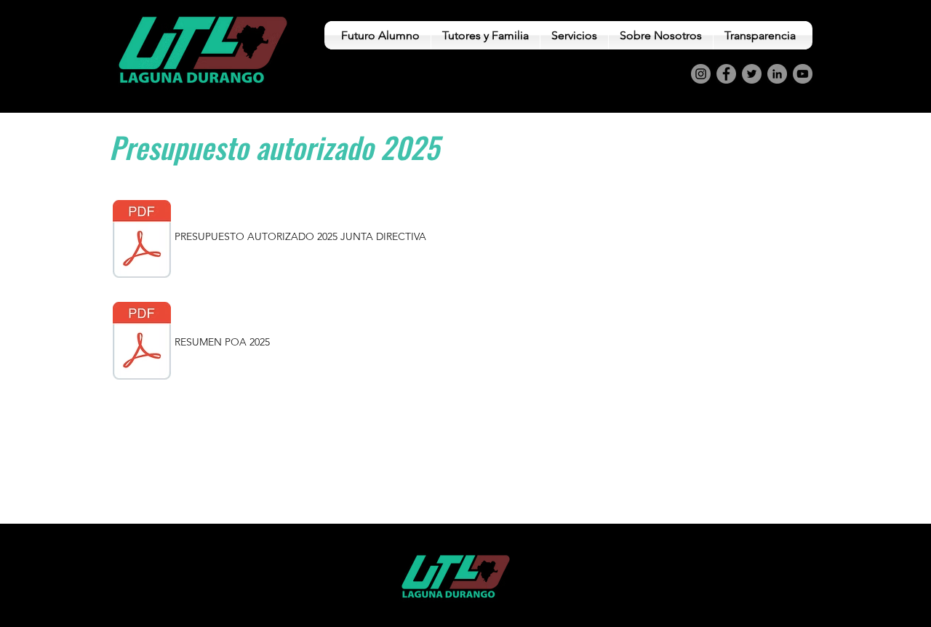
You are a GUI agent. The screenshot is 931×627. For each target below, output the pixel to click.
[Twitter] (752, 74)
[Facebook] (726, 74)
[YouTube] (802, 74)
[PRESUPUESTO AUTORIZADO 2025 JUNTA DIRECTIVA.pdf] (142, 241)
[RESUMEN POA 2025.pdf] (142, 343)
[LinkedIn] (777, 74)
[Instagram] (701, 74)
